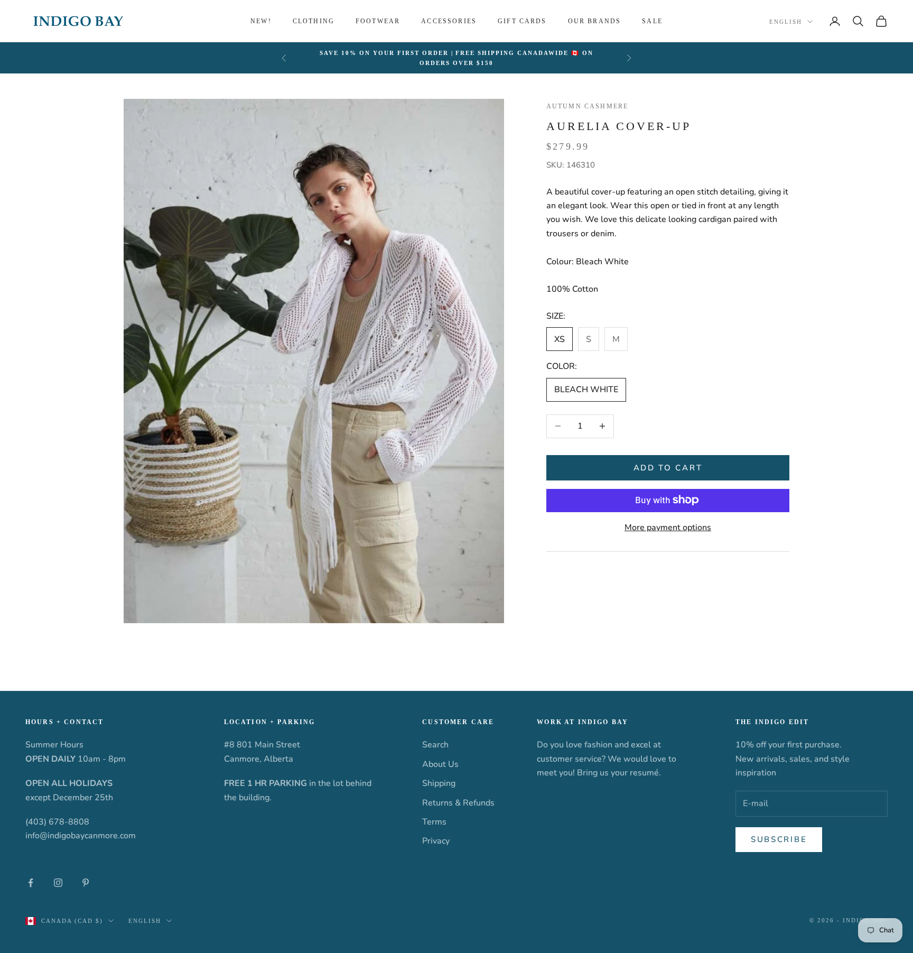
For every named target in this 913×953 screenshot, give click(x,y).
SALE (652, 21)
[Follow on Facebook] (30, 882)
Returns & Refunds (458, 803)
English (785, 21)
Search (435, 745)
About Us (440, 764)
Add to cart (668, 467)
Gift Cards (522, 21)
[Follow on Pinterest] (85, 882)
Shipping (438, 783)
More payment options (668, 527)
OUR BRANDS (594, 21)
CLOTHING (313, 21)
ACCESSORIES (449, 21)
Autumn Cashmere (587, 106)
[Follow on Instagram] (58, 882)
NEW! (261, 21)
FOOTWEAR (378, 21)
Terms (434, 822)
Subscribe (779, 839)
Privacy (436, 841)
